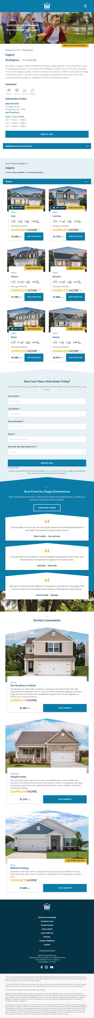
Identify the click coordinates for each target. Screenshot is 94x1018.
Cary (13, 216)
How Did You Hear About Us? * (22, 446)
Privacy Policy (49, 471)
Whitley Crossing (19, 868)
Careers (47, 944)
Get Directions (12, 112)
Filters (9, 181)
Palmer (14, 276)
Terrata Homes (47, 925)
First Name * (14, 396)
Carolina (57, 216)
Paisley (56, 337)
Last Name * (14, 408)
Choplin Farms (18, 776)
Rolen (14, 337)
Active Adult (47, 929)
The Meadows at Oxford (23, 685)
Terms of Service (62, 471)
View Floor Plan (34, 236)
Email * (11, 434)
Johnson (57, 276)
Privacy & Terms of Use (47, 950)
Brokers (47, 937)
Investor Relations (47, 941)
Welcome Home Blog (47, 917)
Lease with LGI (47, 933)
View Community (65, 708)
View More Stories (47, 508)
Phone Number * (16, 421)
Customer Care (47, 921)
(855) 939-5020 (12, 103)
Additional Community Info (18, 146)
